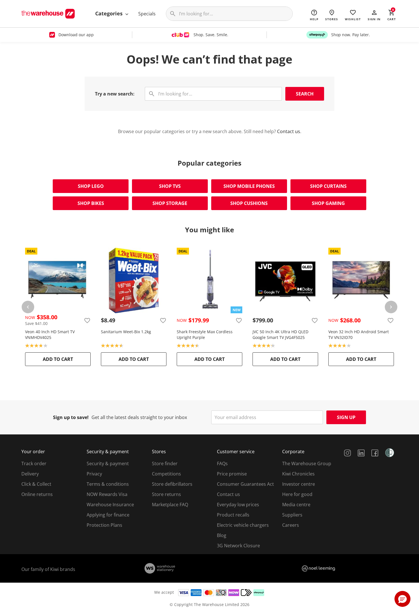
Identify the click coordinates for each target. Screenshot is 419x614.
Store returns (166, 494)
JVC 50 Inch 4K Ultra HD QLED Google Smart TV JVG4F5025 (280, 334)
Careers (290, 525)
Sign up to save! (71, 417)
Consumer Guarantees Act (245, 484)
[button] (374, 15)
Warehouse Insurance (110, 504)
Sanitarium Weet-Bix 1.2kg (126, 331)
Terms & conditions (108, 484)
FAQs (222, 463)
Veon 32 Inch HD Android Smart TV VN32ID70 (358, 334)
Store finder (165, 463)
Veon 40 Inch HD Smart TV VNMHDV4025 (50, 334)
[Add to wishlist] (87, 320)
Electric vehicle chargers (243, 525)
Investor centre (298, 484)
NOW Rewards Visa (107, 494)
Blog (221, 535)
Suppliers (292, 515)
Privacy (94, 474)
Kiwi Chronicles (298, 474)
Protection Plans (104, 525)
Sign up (346, 417)
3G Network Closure (238, 545)
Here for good (297, 494)
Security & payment (108, 463)
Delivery (30, 474)
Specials (147, 14)
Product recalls (233, 515)
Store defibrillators (172, 484)
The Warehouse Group (306, 463)
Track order (33, 463)
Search (305, 94)
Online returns (37, 494)
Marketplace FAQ (170, 504)
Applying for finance (108, 515)
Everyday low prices (238, 504)
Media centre (296, 504)
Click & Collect (36, 484)
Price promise (232, 474)
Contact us (288, 131)
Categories (109, 13)
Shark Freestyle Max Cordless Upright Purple (205, 334)
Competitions (166, 474)
